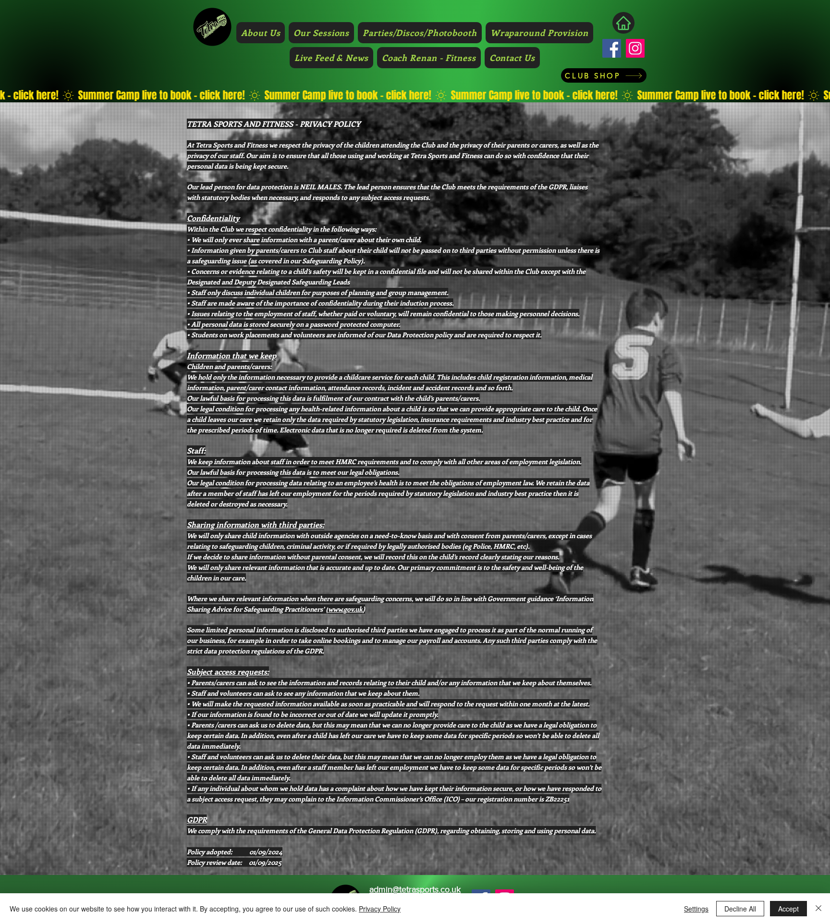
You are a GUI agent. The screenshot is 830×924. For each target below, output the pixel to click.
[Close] (818, 908)
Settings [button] (696, 908)
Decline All (740, 908)
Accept (788, 908)
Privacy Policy (380, 908)
